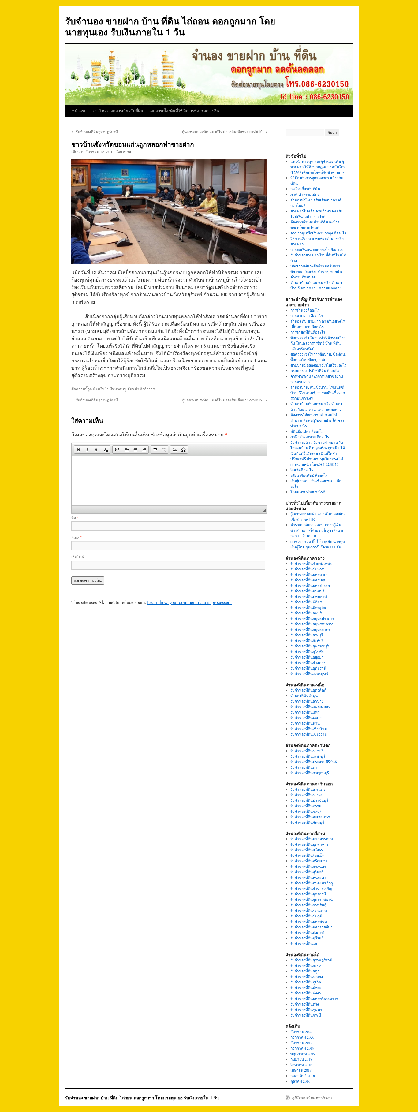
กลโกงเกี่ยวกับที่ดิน (305, 188)
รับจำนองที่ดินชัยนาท (307, 568)
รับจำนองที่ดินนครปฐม (308, 579)
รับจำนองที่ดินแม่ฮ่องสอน (310, 706)
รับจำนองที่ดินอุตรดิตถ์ (308, 690)
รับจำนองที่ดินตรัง (304, 1004)
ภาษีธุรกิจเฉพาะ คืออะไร (309, 436)
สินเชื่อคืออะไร (301, 469)
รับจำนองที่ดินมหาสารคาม (311, 838)
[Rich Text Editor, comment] (169, 480)
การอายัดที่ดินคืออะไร (307, 332)
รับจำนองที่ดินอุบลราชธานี (311, 899)
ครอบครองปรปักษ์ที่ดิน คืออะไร (314, 370)
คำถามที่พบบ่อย (303, 276)
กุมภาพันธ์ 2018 (302, 1075)
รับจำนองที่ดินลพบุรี (306, 612)
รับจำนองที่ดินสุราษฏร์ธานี (94, 131)
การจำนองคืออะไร (304, 310)
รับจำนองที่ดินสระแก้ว (307, 789)
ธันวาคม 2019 (301, 1042)
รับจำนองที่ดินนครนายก (309, 574)
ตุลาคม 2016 (300, 1081)
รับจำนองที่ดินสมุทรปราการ (312, 618)
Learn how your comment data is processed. (189, 602)
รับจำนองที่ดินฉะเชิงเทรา (310, 816)
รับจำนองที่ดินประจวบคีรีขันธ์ (313, 761)
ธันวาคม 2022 (301, 1031)
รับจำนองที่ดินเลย (304, 943)
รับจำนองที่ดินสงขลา (306, 965)
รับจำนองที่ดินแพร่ (304, 712)
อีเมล (76, 537)
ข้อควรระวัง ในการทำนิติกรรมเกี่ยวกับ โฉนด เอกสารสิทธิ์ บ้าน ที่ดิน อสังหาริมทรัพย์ (318, 343)
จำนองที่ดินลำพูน (304, 695)
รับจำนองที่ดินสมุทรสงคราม (312, 623)
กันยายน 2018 (301, 1059)
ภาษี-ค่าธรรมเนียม (305, 194)
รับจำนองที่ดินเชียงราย (308, 734)
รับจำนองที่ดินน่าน (305, 723)
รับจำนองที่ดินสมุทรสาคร (310, 629)
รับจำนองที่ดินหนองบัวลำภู (311, 882)
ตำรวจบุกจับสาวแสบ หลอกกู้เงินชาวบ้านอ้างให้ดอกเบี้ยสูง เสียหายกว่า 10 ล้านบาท (317, 530)
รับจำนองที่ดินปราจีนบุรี (309, 800)
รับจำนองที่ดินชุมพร (306, 1009)
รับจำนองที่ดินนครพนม (308, 921)
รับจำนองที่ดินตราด (306, 805)
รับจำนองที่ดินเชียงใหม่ (308, 728)
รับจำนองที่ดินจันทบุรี (307, 822)
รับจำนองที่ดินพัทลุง (306, 987)
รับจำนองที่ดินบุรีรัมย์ (306, 937)
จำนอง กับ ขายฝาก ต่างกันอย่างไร (317, 321)
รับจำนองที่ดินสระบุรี (306, 634)
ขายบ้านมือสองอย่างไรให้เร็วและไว (318, 365)
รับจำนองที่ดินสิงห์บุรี (306, 640)
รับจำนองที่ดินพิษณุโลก (308, 607)
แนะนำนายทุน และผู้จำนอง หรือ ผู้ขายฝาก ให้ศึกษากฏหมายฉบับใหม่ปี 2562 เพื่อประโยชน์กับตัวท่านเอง (318, 167)
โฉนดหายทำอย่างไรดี (307, 491)
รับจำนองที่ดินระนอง (306, 976)
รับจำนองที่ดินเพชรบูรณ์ (309, 673)
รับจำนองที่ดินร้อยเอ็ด (307, 855)
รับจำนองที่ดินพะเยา (306, 717)
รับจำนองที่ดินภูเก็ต (305, 982)
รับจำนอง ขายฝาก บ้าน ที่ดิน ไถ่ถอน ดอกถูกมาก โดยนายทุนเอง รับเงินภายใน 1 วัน (170, 26)
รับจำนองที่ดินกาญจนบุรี (309, 772)
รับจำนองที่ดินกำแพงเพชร (311, 563)
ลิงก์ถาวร (147, 388)
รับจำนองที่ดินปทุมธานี (308, 596)
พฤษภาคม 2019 (302, 1053)
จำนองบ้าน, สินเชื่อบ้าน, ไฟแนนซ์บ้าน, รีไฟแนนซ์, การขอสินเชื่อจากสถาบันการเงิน (317, 393)
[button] (78, 449)
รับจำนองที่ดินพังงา (305, 993)
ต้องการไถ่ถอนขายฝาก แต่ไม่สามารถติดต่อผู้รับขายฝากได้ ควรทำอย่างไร (317, 420)
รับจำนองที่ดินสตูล (304, 970)
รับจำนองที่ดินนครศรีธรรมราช (314, 998)
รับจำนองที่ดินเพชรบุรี (307, 756)
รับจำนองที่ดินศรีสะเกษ (308, 860)
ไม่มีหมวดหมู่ (115, 388)
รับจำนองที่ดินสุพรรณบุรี (309, 646)
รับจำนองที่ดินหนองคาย (309, 877)
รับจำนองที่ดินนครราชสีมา (311, 926)
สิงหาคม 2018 (301, 1064)
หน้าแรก (79, 111)
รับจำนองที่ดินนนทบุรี (307, 590)
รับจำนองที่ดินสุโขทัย (307, 651)
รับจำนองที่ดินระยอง (306, 794)
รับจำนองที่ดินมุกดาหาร (309, 844)
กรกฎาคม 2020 (302, 1037)
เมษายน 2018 (301, 1070)
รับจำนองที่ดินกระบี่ (305, 1015)
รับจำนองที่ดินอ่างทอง (307, 662)
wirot (127, 151)
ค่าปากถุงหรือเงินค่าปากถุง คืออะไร (318, 232)
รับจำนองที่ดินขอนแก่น (308, 910)
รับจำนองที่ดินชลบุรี (306, 811)
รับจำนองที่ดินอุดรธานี (308, 893)
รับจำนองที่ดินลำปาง (306, 701)
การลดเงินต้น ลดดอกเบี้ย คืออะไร (316, 249)
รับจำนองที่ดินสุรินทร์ (306, 871)
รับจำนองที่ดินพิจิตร (306, 601)
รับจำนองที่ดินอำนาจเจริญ (311, 888)
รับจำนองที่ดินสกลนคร (308, 866)
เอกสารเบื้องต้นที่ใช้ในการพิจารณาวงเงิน (184, 111)
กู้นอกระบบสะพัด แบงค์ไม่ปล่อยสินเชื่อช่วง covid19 (224, 131)
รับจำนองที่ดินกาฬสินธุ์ (308, 904)
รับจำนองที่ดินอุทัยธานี (308, 668)
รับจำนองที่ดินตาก (304, 767)
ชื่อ (74, 517)
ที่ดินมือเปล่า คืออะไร (306, 431)
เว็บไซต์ (77, 556)
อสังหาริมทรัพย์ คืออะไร (308, 475)
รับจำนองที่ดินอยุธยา (306, 657)
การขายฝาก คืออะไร (307, 315)
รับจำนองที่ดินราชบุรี (306, 750)
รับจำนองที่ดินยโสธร (306, 849)
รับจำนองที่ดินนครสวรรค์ (310, 585)
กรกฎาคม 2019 (302, 1048)
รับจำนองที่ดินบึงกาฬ (307, 932)
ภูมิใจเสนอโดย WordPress (312, 1097)
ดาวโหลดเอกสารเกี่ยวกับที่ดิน (118, 111)
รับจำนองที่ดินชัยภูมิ (306, 915)
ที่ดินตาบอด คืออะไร (307, 326)
